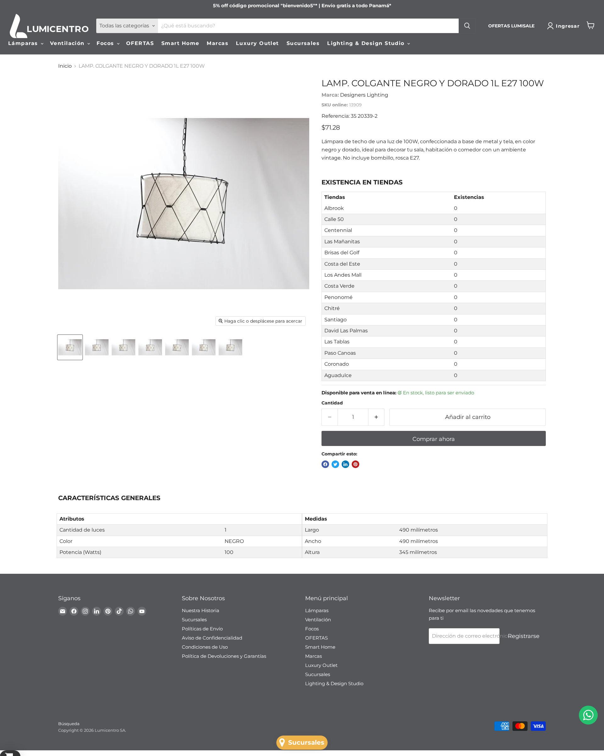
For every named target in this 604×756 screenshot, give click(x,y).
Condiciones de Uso (205, 647)
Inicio (65, 66)
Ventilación (68, 43)
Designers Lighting (364, 95)
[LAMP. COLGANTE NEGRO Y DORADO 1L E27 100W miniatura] (70, 347)
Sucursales (303, 43)
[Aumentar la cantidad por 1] (376, 417)
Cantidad (332, 402)
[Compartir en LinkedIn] (345, 464)
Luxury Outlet (257, 43)
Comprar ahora (433, 439)
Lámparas (24, 43)
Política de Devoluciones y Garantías (224, 656)
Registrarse (524, 636)
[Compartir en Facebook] (325, 464)
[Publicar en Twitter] (335, 464)
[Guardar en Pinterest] (355, 464)
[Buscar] (467, 26)
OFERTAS (140, 43)
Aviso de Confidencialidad (212, 638)
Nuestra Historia (200, 610)
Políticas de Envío (202, 629)
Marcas (217, 43)
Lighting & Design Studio (366, 43)
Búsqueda (69, 723)
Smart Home (180, 43)
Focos (106, 43)
